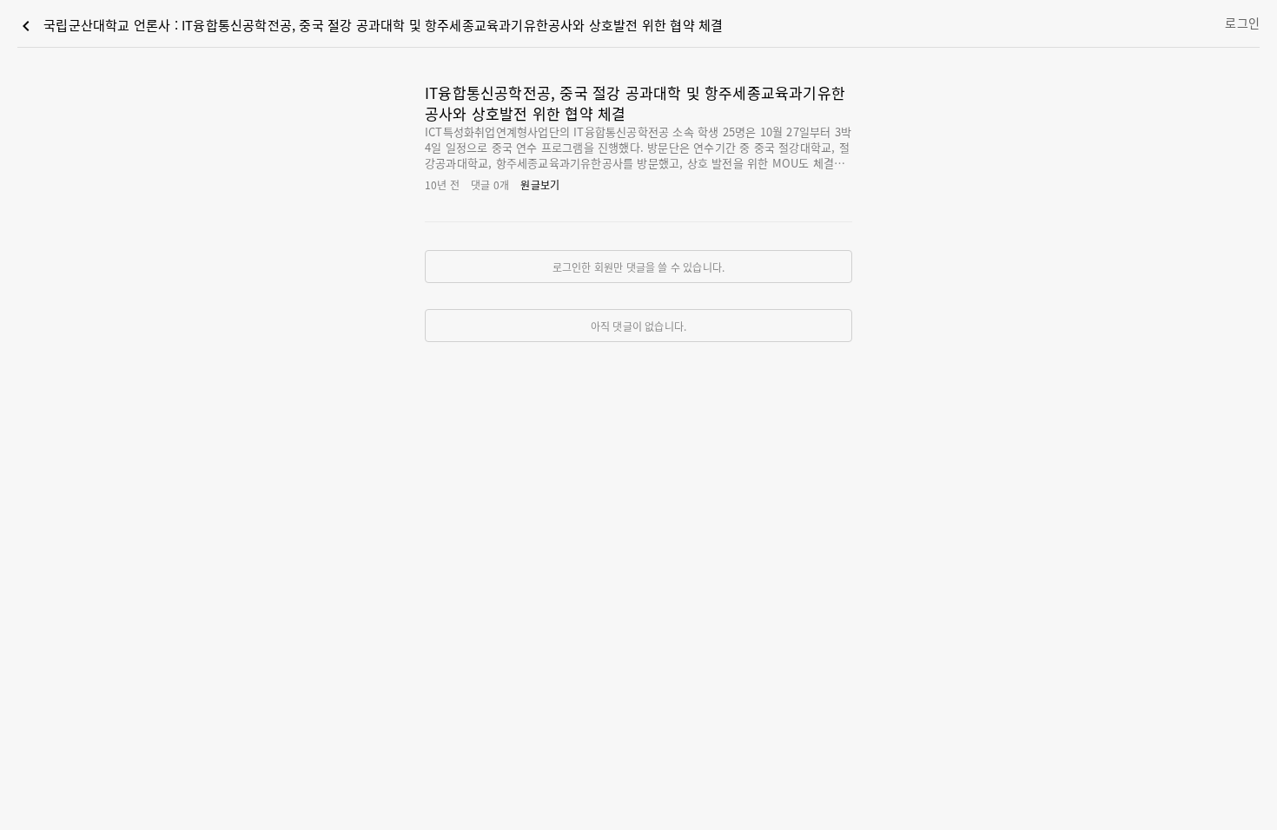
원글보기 (539, 184)
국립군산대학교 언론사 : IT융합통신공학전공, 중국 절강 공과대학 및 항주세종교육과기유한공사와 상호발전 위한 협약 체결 (369, 26)
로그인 (1242, 22)
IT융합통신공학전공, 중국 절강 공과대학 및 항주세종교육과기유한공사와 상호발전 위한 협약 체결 (635, 103)
